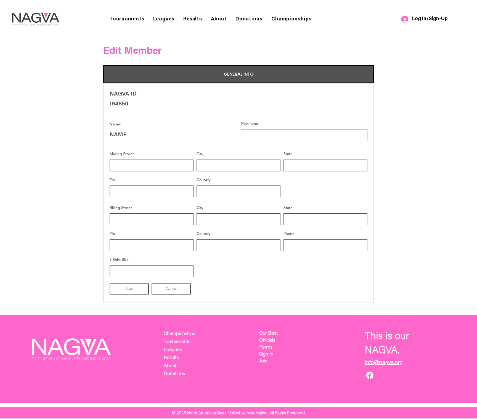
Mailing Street (122, 154)
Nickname (249, 123)
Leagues (173, 350)
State (288, 154)
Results (171, 358)
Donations (174, 374)
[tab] (238, 74)
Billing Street (121, 207)
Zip (112, 180)
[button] (219, 19)
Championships (179, 334)
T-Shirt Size (119, 259)
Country (203, 180)
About (170, 366)
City (200, 154)
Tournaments (177, 342)
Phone (289, 233)
